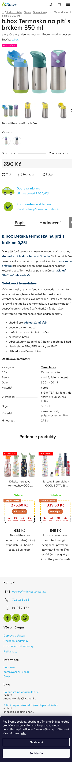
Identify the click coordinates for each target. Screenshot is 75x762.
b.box (15, 40)
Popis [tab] (20, 222)
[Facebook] (7, 618)
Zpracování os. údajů (16, 672)
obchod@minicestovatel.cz (29, 592)
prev (3, 479)
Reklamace (10, 652)
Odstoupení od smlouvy (18, 646)
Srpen (19, 511)
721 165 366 (20, 600)
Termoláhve (48, 367)
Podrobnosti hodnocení (56, 34)
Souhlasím (36, 753)
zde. (23, 733)
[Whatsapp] (25, 618)
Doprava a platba (14, 636)
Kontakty (9, 667)
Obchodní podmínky (15, 641)
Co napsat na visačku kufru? (21, 692)
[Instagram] (16, 618)
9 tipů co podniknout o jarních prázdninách (30, 705)
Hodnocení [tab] (50, 222)
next (71, 479)
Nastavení (36, 742)
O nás (7, 676)
